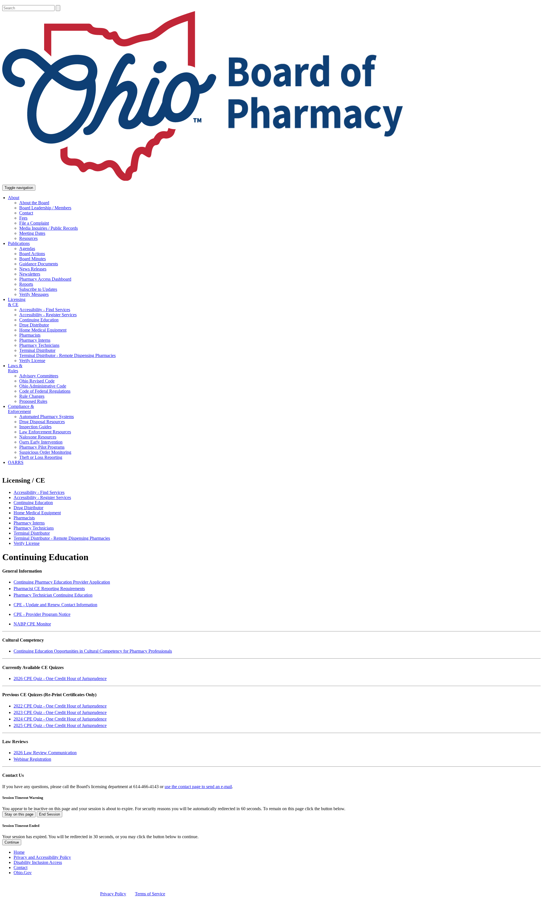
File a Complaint (34, 223)
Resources (28, 238)
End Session (49, 814)
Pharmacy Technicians (39, 345)
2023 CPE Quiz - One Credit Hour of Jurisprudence (60, 712)
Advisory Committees (38, 375)
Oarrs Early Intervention (41, 442)
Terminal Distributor (37, 350)
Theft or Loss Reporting (40, 457)
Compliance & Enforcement (21, 409)
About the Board (34, 202)
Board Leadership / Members (45, 207)
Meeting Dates (32, 233)
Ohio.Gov (23, 872)
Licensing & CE (16, 302)
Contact (26, 212)
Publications (19, 243)
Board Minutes (32, 258)
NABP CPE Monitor (32, 624)
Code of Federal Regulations (44, 391)
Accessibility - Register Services (48, 314)
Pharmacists (29, 335)
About (13, 197)
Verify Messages (34, 294)
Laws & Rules (15, 368)
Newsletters (29, 274)
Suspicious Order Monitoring (45, 452)
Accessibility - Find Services (44, 309)
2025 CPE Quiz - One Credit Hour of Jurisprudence (60, 725)
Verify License (32, 360)
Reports (26, 284)
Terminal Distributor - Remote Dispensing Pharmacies (67, 355)
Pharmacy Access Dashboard (45, 279)
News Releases (32, 268)
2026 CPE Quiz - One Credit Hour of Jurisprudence (60, 678)
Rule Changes (31, 396)
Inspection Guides (35, 426)
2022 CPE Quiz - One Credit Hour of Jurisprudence (60, 706)
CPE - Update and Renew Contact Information (55, 604)
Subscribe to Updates (38, 289)
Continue (12, 842)
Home (19, 852)
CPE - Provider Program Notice (42, 614)
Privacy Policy (113, 893)
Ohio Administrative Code (42, 386)
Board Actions (32, 253)
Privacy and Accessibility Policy (42, 857)
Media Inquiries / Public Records (48, 228)
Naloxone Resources (37, 437)
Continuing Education (39, 319)
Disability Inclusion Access (38, 862)
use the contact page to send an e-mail (198, 786)
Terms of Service (150, 893)
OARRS (15, 462)
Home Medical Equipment (42, 330)
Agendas (27, 248)
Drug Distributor (34, 324)
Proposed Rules (33, 401)
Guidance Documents (38, 263)
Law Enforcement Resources (45, 431)
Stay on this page (19, 814)
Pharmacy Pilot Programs (41, 447)
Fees (23, 218)
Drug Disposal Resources (42, 421)
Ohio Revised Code (37, 381)
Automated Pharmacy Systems (46, 416)
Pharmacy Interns (34, 340)
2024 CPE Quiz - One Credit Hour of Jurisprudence (60, 719)
